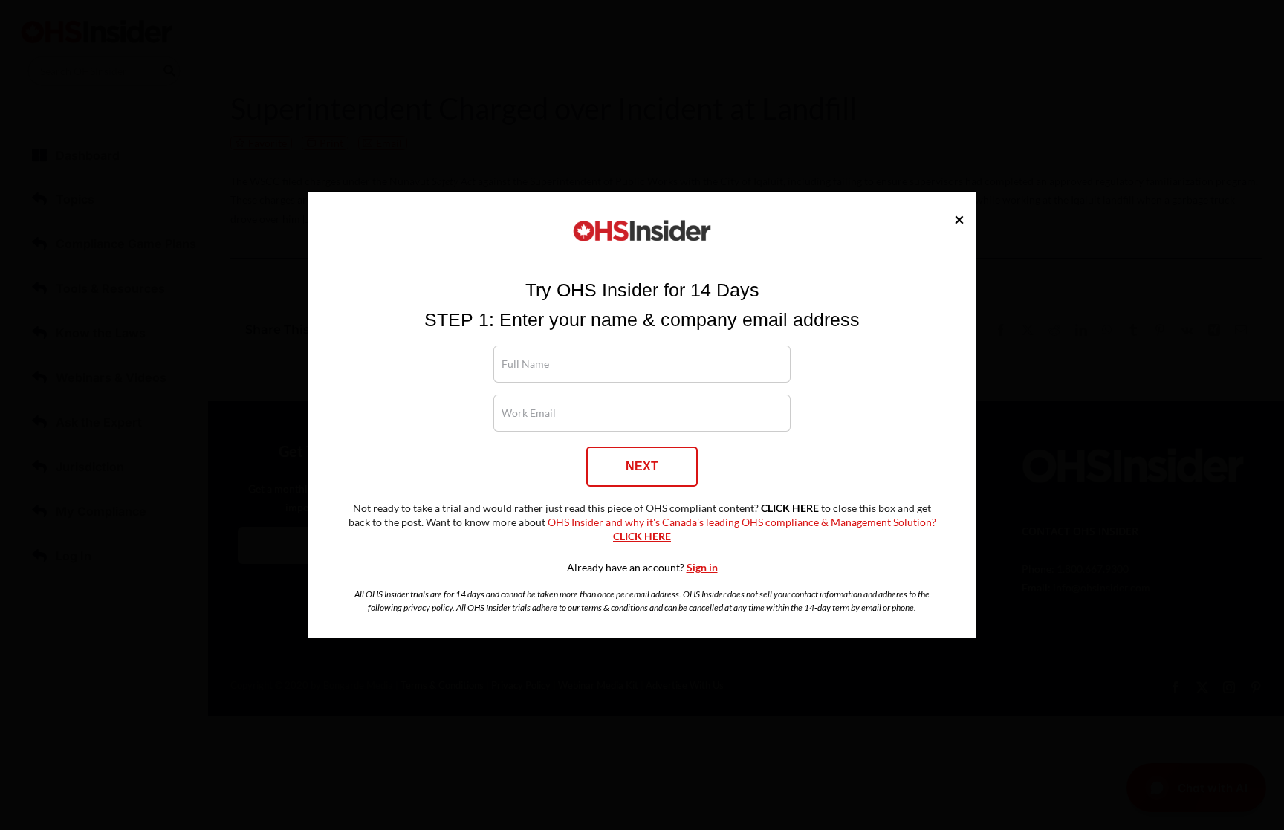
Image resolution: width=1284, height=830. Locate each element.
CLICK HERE (790, 508)
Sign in (702, 568)
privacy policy (428, 607)
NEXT (642, 466)
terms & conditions (614, 607)
